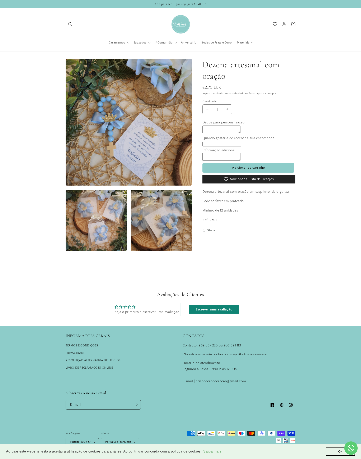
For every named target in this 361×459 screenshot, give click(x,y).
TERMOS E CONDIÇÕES (82, 345)
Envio (228, 93)
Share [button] (211, 230)
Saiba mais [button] (212, 451)
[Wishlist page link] (275, 24)
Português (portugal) (118, 441)
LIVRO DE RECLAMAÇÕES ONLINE (89, 367)
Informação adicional (219, 150)
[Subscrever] (136, 405)
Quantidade (209, 100)
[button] (70, 24)
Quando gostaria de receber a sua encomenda (238, 138)
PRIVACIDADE (75, 353)
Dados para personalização (223, 122)
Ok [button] (340, 451)
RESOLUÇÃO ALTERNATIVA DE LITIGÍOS (93, 360)
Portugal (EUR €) (80, 441)
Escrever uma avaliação (214, 309)
